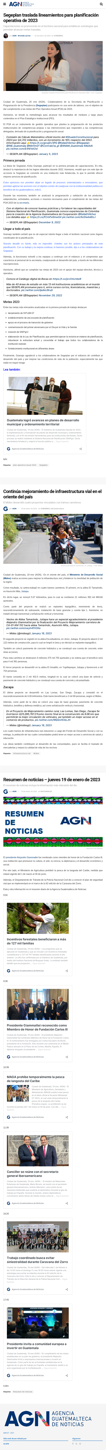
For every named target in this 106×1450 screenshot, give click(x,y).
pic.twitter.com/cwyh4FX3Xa (23, 628)
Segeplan (43, 465)
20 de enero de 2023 (43, 36)
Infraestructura (57, 509)
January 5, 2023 (48, 154)
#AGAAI (88, 145)
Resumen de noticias (22, 1392)
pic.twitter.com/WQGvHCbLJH (52, 719)
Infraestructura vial (22, 753)
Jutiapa (24, 591)
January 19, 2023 (41, 633)
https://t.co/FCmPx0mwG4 (46, 217)
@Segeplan (83, 142)
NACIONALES (46, 791)
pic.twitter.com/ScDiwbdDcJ (79, 217)
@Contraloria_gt (49, 145)
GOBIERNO (58, 36)
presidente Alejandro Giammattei (22, 857)
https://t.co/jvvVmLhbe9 (67, 278)
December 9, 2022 (49, 222)
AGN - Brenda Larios (21, 36)
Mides (36, 753)
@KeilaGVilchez (67, 142)
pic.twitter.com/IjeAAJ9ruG (37, 290)
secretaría (24, 203)
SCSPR (6, 1444)
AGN (14, 509)
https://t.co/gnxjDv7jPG (43, 142)
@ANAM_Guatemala (71, 145)
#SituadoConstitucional (79, 137)
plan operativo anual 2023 (24, 465)
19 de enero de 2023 (29, 509)
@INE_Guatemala (16, 145)
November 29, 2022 (50, 295)
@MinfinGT (33, 145)
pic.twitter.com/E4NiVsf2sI (22, 148)
